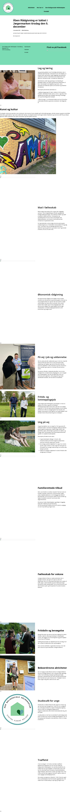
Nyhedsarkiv (27, 46)
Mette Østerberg (25, 30)
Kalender (26, 49)
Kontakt (26, 52)
